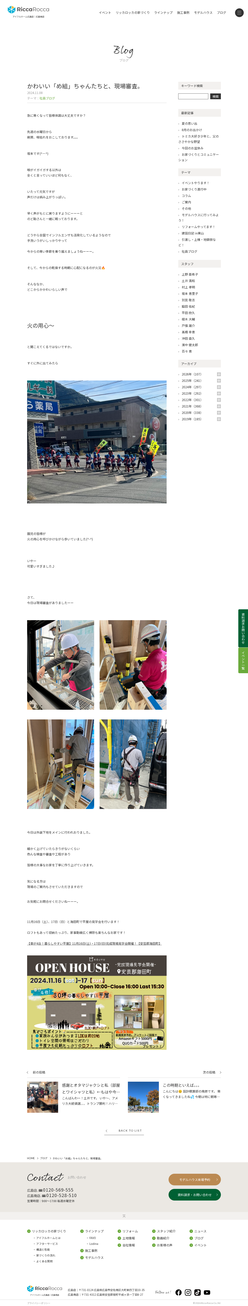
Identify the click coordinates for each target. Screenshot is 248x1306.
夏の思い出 (189, 123)
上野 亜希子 (190, 274)
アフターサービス (47, 1244)
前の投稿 (39, 1072)
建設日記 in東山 (193, 233)
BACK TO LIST (130, 1130)
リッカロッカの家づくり (133, 12)
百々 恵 (187, 351)
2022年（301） (192, 399)
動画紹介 (163, 1238)
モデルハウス (203, 12)
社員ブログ (189, 251)
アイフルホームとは (48, 1238)
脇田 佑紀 (188, 306)
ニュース (200, 1231)
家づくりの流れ (45, 1255)
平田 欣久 (188, 312)
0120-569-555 (58, 1189)
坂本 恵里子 (190, 293)
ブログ (221, 12)
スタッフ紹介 (166, 1231)
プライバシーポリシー (38, 1303)
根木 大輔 (188, 319)
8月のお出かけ (192, 129)
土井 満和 (188, 280)
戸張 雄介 (188, 325)
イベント (105, 12)
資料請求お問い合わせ (243, 628)
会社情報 (128, 1245)
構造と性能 (43, 1249)
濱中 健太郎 (190, 344)
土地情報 (128, 1238)
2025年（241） (192, 380)
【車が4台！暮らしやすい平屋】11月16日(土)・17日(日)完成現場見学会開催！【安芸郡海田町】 (94, 943)
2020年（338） (192, 412)
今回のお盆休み (192, 148)
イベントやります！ (196, 182)
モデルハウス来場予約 (194, 1179)
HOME (31, 1158)
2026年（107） (192, 374)
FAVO (92, 1238)
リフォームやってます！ (198, 226)
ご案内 (186, 202)
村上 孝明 (188, 287)
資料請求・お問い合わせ (195, 1194)
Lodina (93, 1244)
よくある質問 (44, 1261)
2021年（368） (192, 406)
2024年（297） (192, 387)
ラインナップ (163, 12)
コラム (186, 195)
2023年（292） (192, 393)
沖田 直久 (188, 338)
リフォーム (130, 1231)
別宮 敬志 (188, 300)
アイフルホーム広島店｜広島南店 (44, 1294)
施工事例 (183, 12)
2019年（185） (192, 419)
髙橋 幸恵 (188, 332)
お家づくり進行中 (194, 189)
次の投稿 (209, 1072)
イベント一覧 (243, 660)
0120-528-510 (61, 1195)
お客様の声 (164, 1245)
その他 (186, 208)
